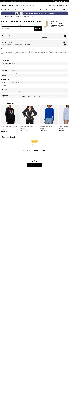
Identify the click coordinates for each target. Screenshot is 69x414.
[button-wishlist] (64, 5)
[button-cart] (67, 5)
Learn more (44, 37)
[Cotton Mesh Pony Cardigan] (57, 107)
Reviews (5, 137)
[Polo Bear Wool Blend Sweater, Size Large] (18, 107)
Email (32, 96)
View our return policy (26, 91)
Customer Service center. (48, 96)
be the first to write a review (34, 164)
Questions (13, 137)
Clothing (6, 16)
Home (2, 16)
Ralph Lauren (11, 16)
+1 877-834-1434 (26, 96)
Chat (35, 96)
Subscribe (38, 28)
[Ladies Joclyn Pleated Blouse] (37, 107)
